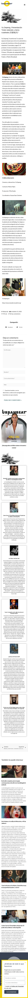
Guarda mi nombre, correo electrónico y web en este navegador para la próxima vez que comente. (14, 393)
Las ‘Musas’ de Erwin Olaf (14, 558)
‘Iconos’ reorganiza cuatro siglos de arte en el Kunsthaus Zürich (14, 613)
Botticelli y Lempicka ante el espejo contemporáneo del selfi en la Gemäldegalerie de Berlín (14, 479)
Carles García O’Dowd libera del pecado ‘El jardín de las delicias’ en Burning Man (14, 516)
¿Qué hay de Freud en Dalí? (14, 656)
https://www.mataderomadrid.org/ (11, 303)
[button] (9, 327)
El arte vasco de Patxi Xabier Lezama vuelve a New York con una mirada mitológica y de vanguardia (14, 708)
